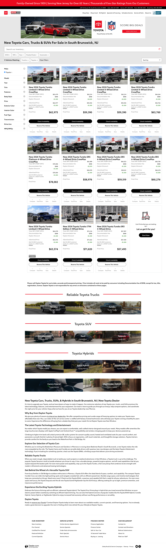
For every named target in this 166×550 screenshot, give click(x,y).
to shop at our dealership (56, 416)
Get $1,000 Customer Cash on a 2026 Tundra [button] (36, 106)
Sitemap (126, 546)
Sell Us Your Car (96, 530)
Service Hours (64, 536)
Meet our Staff (123, 536)
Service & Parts (139, 13)
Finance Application (97, 524)
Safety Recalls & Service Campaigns (112, 546)
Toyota (33, 60)
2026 (7, 55)
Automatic (44, 55)
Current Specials (37, 536)
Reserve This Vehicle (43, 126)
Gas (21, 55)
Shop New (85, 13)
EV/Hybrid (102, 13)
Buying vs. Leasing (97, 536)
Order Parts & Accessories (68, 530)
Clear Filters (44, 60)
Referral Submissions (125, 530)
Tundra (24, 60)
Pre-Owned (35, 527)
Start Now (146, 235)
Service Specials (65, 527)
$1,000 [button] (56, 105)
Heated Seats (31, 55)
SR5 (15, 55)
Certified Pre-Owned (38, 530)
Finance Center (96, 527)
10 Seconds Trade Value (98, 533)
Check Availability (43, 121)
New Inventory (36, 524)
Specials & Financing (113, 13)
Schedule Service (127, 13)
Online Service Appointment (69, 524)
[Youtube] (136, 546)
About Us (148, 13)
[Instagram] (139, 546)
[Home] (6, 13)
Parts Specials (64, 533)
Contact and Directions (125, 527)
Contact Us (122, 524)
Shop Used (94, 13)
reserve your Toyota (39, 502)
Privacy (131, 546)
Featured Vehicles (37, 533)
